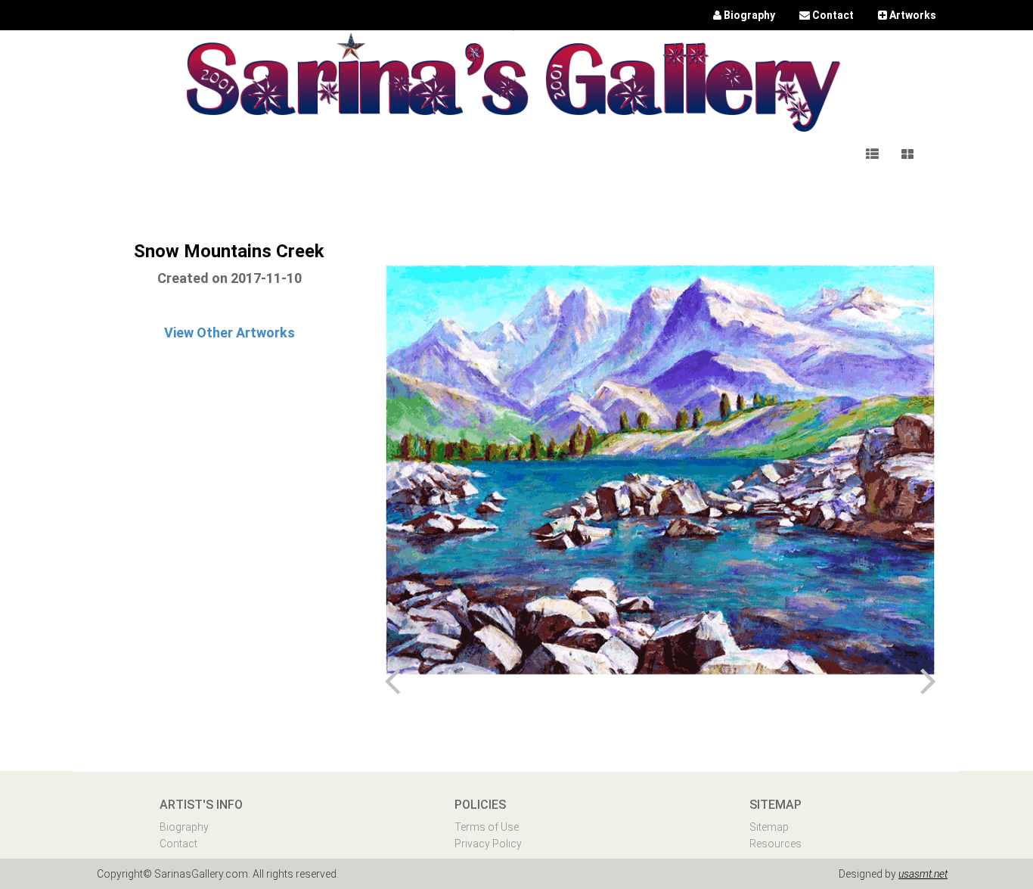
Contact (178, 844)
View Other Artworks (229, 332)
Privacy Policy (488, 844)
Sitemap (769, 827)
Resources (775, 844)
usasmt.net (923, 874)
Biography (184, 827)
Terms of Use (486, 827)
